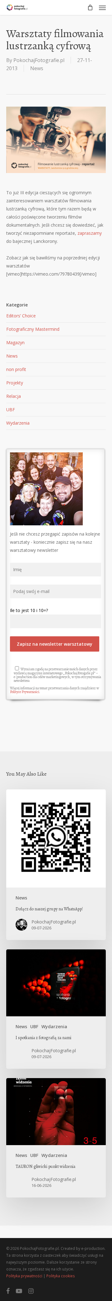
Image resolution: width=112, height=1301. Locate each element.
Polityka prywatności (24, 1276)
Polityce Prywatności (24, 691)
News (36, 68)
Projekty (14, 383)
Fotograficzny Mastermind (32, 329)
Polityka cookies (60, 1276)
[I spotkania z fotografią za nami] (56, 1009)
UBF (10, 409)
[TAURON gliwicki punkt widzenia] (56, 1137)
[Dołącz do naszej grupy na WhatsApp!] (56, 864)
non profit (16, 369)
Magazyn (15, 342)
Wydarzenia (18, 423)
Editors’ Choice (21, 316)
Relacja (13, 396)
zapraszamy (89, 233)
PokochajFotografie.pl (38, 60)
